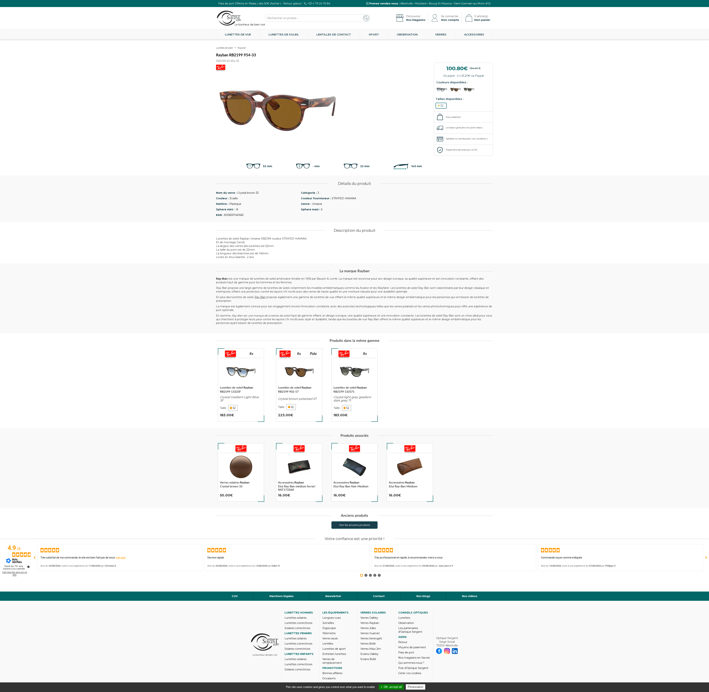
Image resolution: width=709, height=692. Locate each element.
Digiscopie (329, 628)
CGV (235, 596)
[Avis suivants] (706, 557)
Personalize (415, 686)
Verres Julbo (368, 628)
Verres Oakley (369, 617)
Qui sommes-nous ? (411, 662)
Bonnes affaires (332, 673)
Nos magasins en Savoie (414, 657)
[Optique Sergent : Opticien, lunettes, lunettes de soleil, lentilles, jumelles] (229, 18)
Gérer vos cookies (409, 673)
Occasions (328, 678)
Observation (407, 34)
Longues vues (331, 617)
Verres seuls (330, 638)
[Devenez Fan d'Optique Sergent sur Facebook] (439, 651)
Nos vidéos (469, 596)
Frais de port (406, 652)
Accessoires (474, 34)
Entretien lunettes (334, 654)
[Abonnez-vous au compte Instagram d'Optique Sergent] (447, 651)
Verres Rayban (369, 623)
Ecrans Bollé (368, 659)
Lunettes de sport (334, 648)
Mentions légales (281, 596)
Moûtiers (421, 3)
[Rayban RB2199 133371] (354, 384)
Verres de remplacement (332, 660)
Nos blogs (423, 596)
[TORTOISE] (456, 89)
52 (442, 105)
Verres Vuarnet (370, 633)
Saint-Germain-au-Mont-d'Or (472, 3)
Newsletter (333, 596)
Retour (402, 642)
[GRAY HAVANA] (469, 89)
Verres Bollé (368, 643)
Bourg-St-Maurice (440, 3)
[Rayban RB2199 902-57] (299, 384)
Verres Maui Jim (370, 648)
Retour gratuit (292, 3)
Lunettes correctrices (298, 623)
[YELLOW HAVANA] (442, 89)
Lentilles (327, 643)
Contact (379, 596)
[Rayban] (230, 354)
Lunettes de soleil (284, 34)
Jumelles (328, 623)
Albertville (406, 3)
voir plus (121, 557)
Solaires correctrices (297, 628)
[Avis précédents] (34, 557)
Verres (440, 34)
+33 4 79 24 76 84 (318, 3)
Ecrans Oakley (369, 654)
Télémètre (329, 633)
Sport (374, 34)
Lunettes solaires (295, 617)
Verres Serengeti (371, 638)
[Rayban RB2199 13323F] (241, 384)
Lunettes (404, 617)
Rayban (242, 47)
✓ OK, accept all (391, 686)
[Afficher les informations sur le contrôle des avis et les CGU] (28, 566)
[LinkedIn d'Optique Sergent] (455, 651)
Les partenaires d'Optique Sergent (410, 629)
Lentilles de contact (333, 34)
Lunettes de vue (238, 34)
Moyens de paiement (412, 647)
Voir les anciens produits (354, 525)
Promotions (332, 668)
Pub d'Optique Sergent (413, 668)
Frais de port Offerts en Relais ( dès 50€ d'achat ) (249, 3)
